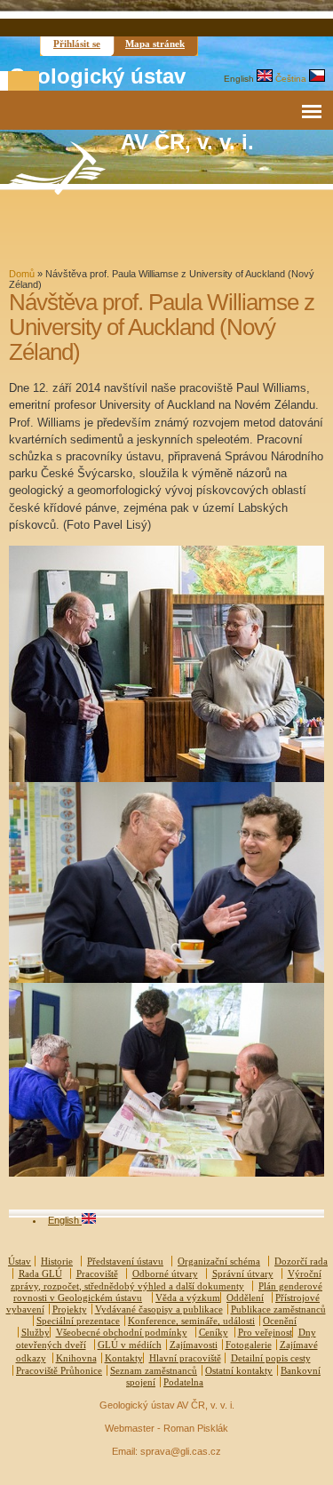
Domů (22, 273)
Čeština (292, 79)
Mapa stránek (155, 43)
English (240, 79)
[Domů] (56, 190)
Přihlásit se (76, 43)
